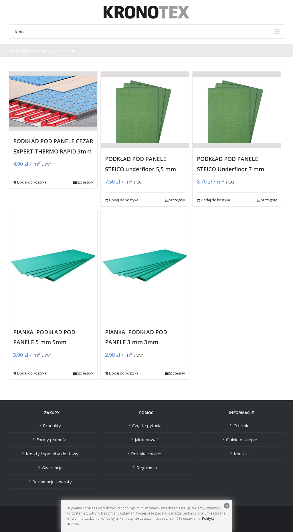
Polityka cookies (147, 453)
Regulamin (146, 467)
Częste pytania (146, 425)
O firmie (241, 425)
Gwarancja (52, 467)
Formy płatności (52, 439)
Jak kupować (147, 439)
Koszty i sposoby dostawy (52, 453)
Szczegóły (85, 182)
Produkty (52, 425)
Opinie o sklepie (241, 439)
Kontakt (241, 453)
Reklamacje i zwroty (52, 481)
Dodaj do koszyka (31, 182)
